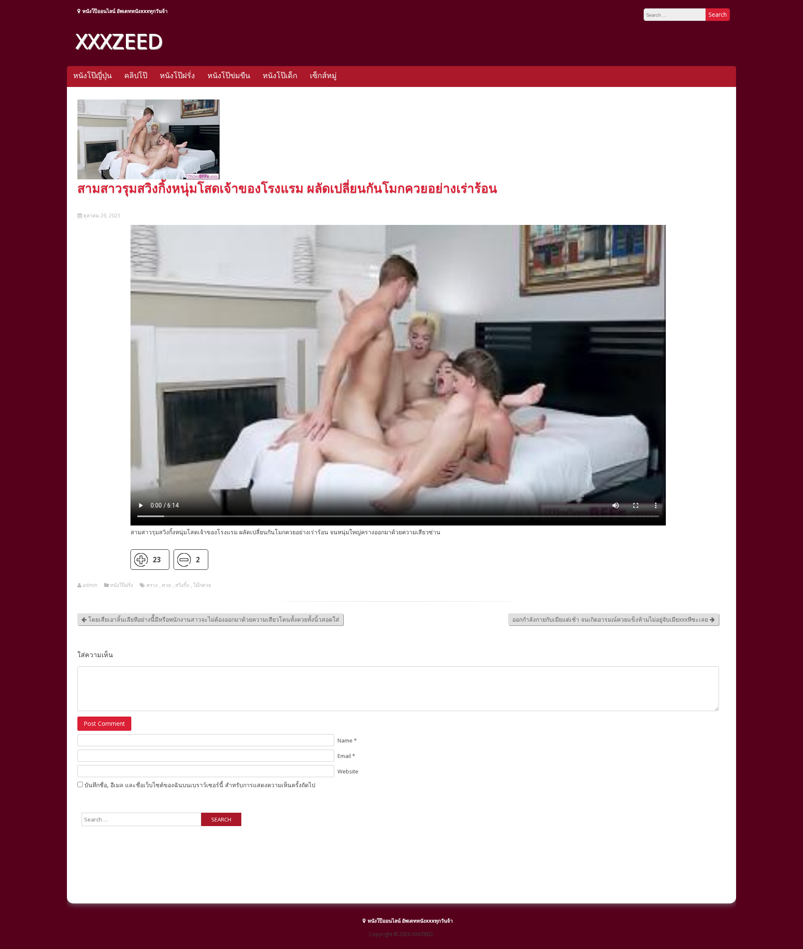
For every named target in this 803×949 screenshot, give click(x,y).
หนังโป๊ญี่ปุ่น (92, 75)
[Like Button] (141, 559)
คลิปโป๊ (135, 75)
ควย (166, 585)
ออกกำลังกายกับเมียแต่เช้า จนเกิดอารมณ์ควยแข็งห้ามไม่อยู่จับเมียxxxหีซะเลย (611, 619)
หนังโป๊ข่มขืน (228, 75)
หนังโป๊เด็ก (280, 75)
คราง (152, 585)
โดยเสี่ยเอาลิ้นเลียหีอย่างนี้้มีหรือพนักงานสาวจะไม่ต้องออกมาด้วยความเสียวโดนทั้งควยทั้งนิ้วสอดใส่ (213, 619)
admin (89, 585)
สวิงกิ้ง (182, 585)
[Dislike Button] (184, 559)
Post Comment (104, 723)
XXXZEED (118, 40)
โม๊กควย (202, 585)
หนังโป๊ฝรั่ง (177, 75)
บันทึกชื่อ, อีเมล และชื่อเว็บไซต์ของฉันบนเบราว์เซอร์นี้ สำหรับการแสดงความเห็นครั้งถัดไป (199, 785)
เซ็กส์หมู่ (323, 75)
